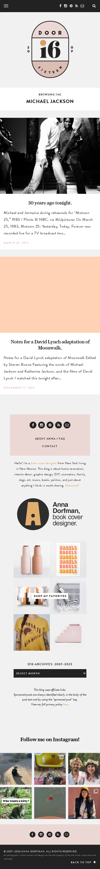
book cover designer (44, 463)
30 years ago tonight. (50, 203)
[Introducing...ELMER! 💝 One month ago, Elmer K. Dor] (50, 769)
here (65, 704)
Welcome (71, 485)
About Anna (45, 439)
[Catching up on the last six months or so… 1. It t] (84, 803)
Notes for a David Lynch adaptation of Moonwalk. (50, 345)
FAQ (62, 439)
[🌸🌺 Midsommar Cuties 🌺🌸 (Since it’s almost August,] (84, 769)
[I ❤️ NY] (50, 803)
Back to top (81, 862)
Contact (50, 446)
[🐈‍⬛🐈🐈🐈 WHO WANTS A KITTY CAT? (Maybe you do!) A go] (16, 803)
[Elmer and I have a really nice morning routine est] (16, 769)
